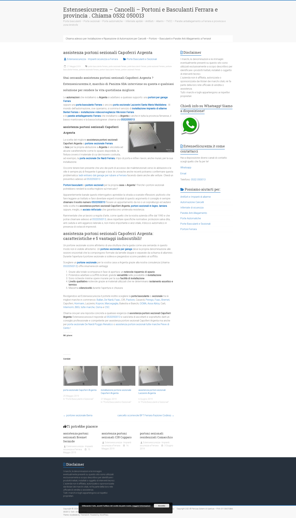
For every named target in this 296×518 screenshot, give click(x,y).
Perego (150, 299)
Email (183, 173)
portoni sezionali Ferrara (130, 70)
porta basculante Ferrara (98, 66)
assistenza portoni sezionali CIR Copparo (117, 435)
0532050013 (128, 119)
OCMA (143, 303)
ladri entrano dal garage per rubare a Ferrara (103, 175)
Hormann (79, 303)
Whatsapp (185, 167)
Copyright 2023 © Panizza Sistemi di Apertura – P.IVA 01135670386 (205, 509)
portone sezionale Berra (77, 415)
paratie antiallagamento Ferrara (84, 115)
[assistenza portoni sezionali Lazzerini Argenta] (155, 376)
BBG (77, 307)
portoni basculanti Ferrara (110, 70)
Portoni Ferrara (188, 229)
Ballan (100, 299)
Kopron (100, 303)
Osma (99, 307)
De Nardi (108, 299)
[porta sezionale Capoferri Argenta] (80, 376)
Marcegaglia (111, 303)
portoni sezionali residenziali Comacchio (156, 435)
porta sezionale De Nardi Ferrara (97, 158)
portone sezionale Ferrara (89, 70)
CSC (107, 307)
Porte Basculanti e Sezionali (142, 59)
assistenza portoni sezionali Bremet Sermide (75, 437)
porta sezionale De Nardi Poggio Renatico (90, 324)
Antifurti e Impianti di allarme (195, 196)
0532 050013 (198, 179)
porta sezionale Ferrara (117, 66)
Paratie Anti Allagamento (193, 213)
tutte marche (88, 307)
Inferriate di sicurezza (192, 207)
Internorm (68, 307)
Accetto (161, 505)
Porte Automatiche (190, 218)
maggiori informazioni (141, 506)
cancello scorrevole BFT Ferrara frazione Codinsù (145, 415)
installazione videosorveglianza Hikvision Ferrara (107, 112)
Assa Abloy (154, 303)
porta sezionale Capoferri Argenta (80, 390)
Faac (117, 299)
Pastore (130, 299)
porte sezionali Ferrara (156, 66)
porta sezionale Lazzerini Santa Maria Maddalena (139, 104)
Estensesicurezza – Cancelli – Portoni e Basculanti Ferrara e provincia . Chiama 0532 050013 (140, 12)
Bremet (165, 299)
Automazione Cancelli (192, 202)
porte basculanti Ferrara (136, 66)
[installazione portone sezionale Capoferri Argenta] (118, 376)
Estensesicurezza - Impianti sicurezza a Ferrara (92, 59)
